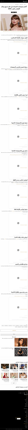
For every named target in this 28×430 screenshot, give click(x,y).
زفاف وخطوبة (26, 406)
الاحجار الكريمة (6, 325)
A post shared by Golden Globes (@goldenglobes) (18, 207)
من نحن (26, 418)
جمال (26, 398)
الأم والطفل (26, 404)
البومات (26, 416)
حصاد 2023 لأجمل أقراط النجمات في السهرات (21, 184)
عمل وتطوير (26, 412)
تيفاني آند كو (13, 211)
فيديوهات (26, 415)
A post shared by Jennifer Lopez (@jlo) (18, 148)
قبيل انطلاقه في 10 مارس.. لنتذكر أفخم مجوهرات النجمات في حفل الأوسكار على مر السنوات (5, 379)
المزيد (13, 383)
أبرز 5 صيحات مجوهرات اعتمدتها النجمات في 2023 (20, 296)
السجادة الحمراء (17, 325)
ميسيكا (14, 182)
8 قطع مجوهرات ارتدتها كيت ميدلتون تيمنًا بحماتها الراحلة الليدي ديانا (23, 370)
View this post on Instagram (23, 82)
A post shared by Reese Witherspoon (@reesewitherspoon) (18, 319)
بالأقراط (21, 211)
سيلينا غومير (23, 68)
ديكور (26, 413)
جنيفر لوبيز (25, 124)
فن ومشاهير (26, 403)
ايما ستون (18, 96)
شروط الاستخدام (25, 421)
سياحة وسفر (26, 411)
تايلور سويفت (24, 39)
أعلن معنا (26, 422)
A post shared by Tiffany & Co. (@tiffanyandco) (18, 235)
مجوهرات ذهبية (11, 124)
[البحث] (3, 1)
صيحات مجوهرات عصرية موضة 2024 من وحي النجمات (14, 370)
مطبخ (26, 402)
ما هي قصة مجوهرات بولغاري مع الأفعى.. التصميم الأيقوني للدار (23, 379)
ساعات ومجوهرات (21, 4)
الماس (13, 325)
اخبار (26, 409)
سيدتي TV (26, 427)
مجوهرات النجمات (25, 325)
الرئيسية (25, 4)
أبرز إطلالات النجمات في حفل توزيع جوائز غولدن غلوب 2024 (20, 41)
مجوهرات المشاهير (17, 4)
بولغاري (8, 69)
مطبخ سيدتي (26, 426)
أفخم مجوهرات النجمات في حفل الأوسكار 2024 (14, 379)
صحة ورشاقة (26, 399)
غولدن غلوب (13, 68)
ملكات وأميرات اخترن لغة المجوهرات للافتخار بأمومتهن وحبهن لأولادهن (5, 370)
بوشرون (20, 125)
